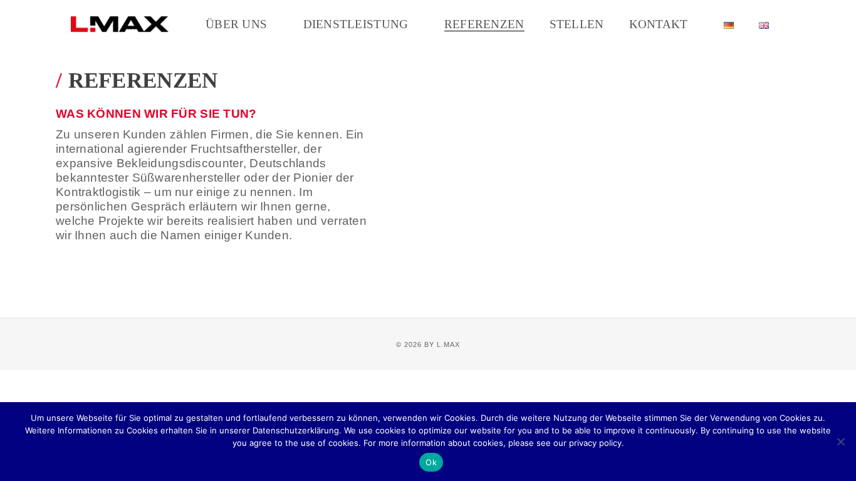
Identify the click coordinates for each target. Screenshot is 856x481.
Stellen (577, 24)
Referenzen (484, 24)
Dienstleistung (356, 24)
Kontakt (658, 24)
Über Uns (236, 24)
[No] (840, 441)
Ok (431, 462)
